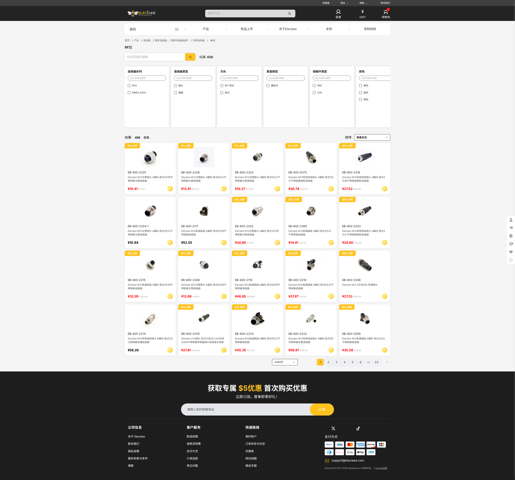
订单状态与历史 (255, 443)
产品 (206, 29)
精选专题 (251, 465)
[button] (338, 14)
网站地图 (251, 458)
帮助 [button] (361, 3)
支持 (329, 29)
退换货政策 (194, 443)
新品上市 (247, 29)
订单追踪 (192, 458)
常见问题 (192, 465)
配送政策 (192, 436)
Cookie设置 (381, 468)
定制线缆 (370, 29)
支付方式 (192, 451)
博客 (131, 465)
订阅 (322, 409)
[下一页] (387, 362)
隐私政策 (133, 451)
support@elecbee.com (348, 460)
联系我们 (385, 2)
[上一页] (310, 362)
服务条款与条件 (138, 458)
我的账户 (251, 436)
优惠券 (326, 2)
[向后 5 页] (368, 362)
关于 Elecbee (136, 436)
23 (376, 362)
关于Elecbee (288, 29)
